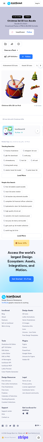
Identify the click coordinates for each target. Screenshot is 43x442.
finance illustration (11, 151)
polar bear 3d (32, 170)
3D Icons (25, 314)
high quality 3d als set (13, 211)
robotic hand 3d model (13, 170)
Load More (21, 175)
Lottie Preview (6, 369)
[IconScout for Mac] (23, 414)
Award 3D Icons (27, 65)
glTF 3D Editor (6, 347)
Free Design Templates (30, 335)
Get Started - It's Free (21, 279)
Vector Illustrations (28, 320)
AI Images (25, 323)
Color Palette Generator (10, 372)
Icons (24, 329)
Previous (5, 131)
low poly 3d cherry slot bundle (15, 221)
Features (5, 320)
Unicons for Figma (28, 356)
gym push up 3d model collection (16, 226)
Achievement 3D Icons (10, 65)
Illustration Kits (27, 326)
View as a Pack (10, 50)
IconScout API (6, 363)
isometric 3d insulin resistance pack (17, 216)
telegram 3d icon (31, 151)
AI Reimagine (6, 359)
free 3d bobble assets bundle (15, 187)
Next (37, 131)
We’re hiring (6, 326)
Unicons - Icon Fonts (29, 332)
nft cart (35, 160)
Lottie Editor (6, 353)
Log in (37, 3)
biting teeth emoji (11, 165)
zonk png (27, 156)
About (4, 317)
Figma (24, 344)
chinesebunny (10, 160)
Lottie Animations (28, 317)
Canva (24, 347)
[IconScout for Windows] (27, 414)
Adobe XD (25, 359)
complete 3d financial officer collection (18, 201)
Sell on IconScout (7, 323)
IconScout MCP (7, 366)
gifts (22, 141)
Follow (29, 32)
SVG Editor (5, 350)
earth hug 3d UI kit (11, 230)
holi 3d (23, 160)
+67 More (27, 141)
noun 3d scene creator (13, 192)
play (11, 141)
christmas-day (17, 141)
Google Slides (27, 353)
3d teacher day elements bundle (16, 196)
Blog (3, 314)
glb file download (11, 156)
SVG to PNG (6, 356)
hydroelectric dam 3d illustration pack (18, 206)
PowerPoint (26, 350)
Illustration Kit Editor (9, 344)
